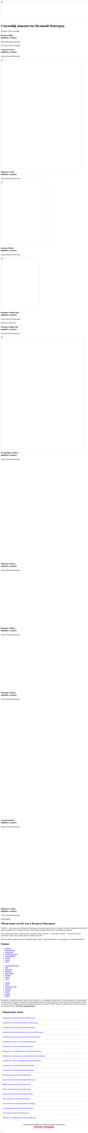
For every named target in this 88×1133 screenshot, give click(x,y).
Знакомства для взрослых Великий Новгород (19, 1027)
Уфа (6, 967)
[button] (5, 919)
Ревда (7, 996)
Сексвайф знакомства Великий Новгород (18, 1108)
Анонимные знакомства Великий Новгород (19, 1018)
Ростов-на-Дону (11, 987)
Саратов (8, 989)
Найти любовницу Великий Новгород (17, 1089)
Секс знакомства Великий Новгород (16, 1099)
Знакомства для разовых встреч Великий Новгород (21, 1037)
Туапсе (7, 958)
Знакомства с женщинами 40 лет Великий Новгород (22, 1051)
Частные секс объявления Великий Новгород (19, 1118)
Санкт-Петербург (11, 954)
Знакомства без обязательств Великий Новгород (20, 1023)
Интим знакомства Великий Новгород (17, 1075)
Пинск (7, 977)
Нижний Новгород (12, 966)
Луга (7, 962)
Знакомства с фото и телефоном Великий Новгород (21, 1061)
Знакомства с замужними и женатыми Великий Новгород (24, 1056)
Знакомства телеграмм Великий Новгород (18, 1070)
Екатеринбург (10, 956)
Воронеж (8, 971)
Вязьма (7, 994)
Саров (7, 960)
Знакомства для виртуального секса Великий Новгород (23, 1032)
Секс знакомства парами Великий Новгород (19, 1103)
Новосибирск (10, 950)
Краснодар (9, 952)
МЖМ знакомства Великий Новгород (16, 1084)
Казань (7, 990)
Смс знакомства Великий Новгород (16, 1113)
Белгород (8, 969)
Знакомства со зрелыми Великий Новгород (18, 1065)
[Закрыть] (2, 1131)
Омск (7, 985)
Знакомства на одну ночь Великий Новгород (19, 1042)
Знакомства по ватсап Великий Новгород (18, 1046)
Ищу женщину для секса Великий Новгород (19, 1080)
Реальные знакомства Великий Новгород (18, 1094)
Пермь (7, 983)
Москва (8, 948)
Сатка (7, 992)
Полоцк (8, 975)
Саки (7, 979)
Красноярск (9, 973)
